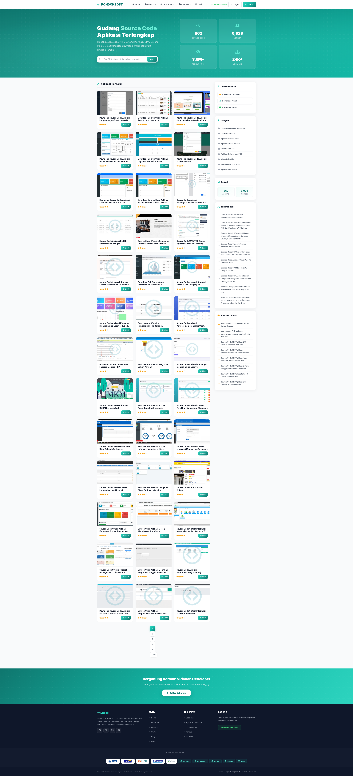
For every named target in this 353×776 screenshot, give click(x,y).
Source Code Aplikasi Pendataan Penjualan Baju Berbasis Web (189, 572)
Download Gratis (229, 107)
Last (154, 655)
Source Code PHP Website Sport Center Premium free (234, 375)
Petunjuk (189, 736)
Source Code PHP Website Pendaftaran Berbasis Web (232, 215)
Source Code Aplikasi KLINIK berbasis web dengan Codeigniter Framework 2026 (113, 243)
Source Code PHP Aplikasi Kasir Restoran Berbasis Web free (234, 359)
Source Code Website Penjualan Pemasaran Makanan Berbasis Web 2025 (153, 243)
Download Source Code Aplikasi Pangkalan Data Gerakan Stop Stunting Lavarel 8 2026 (191, 120)
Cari (200, 4)
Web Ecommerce (228, 149)
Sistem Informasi (228, 133)
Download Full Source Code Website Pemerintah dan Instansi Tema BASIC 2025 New (153, 285)
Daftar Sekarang (178, 693)
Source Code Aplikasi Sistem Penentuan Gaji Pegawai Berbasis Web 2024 (151, 408)
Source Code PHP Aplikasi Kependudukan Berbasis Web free (235, 351)
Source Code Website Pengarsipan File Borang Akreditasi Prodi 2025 (150, 326)
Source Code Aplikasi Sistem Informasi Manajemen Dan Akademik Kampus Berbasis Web (153, 449)
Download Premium (231, 94)
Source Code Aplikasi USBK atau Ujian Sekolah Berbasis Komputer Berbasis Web (114, 449)
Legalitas (190, 718)
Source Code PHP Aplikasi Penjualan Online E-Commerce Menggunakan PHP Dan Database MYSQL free (236, 225)
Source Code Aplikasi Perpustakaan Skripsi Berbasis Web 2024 (153, 613)
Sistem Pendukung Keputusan (233, 128)
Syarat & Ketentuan (194, 722)
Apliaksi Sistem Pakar (230, 139)
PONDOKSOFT (112, 4)
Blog (153, 736)
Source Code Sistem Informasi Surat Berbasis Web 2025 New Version (114, 285)
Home (137, 4)
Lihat (127, 125)
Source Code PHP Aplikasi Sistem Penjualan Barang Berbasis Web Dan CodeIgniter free (236, 279)
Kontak (189, 732)
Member (154, 727)
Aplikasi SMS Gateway (230, 144)
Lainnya (185, 4)
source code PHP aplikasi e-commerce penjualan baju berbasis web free (235, 334)
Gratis (153, 732)
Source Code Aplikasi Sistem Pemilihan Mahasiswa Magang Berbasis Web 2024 (191, 408)
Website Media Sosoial (230, 164)
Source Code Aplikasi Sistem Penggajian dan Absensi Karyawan (113, 490)
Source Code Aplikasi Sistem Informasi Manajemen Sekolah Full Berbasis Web (191, 449)
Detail (116, 110)
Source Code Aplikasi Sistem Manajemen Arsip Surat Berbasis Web (151, 531)
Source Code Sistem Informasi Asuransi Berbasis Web (233, 245)
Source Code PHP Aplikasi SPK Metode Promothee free (233, 383)
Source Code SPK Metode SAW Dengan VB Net (234, 269)
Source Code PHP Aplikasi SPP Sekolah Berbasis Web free (233, 343)
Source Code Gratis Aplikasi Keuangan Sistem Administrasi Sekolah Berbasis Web (114, 531)
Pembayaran (191, 727)
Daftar (250, 4)
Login (236, 4)
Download (168, 4)
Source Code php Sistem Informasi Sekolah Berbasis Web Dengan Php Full (235, 289)
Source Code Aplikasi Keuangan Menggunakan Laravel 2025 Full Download (115, 326)
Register (235, 772)
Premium (155, 722)
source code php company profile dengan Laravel (235, 324)
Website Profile (227, 159)
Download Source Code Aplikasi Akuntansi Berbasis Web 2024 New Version (114, 613)
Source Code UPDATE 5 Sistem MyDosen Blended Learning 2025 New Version (190, 243)
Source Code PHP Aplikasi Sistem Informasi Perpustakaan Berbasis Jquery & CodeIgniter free (235, 236)
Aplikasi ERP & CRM (229, 169)
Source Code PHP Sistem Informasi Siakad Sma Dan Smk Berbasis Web (235, 253)
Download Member (230, 101)
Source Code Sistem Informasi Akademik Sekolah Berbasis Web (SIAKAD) (192, 531)
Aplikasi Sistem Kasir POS (231, 154)
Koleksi (150, 4)
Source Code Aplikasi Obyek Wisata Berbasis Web (236, 261)
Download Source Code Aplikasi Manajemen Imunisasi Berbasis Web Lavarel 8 (114, 161)
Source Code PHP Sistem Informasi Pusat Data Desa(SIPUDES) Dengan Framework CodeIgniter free (235, 300)
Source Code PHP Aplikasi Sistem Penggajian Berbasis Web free (235, 367)
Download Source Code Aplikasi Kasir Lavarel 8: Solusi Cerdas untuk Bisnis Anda (153, 202)
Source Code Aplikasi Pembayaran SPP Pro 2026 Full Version (191, 202)
